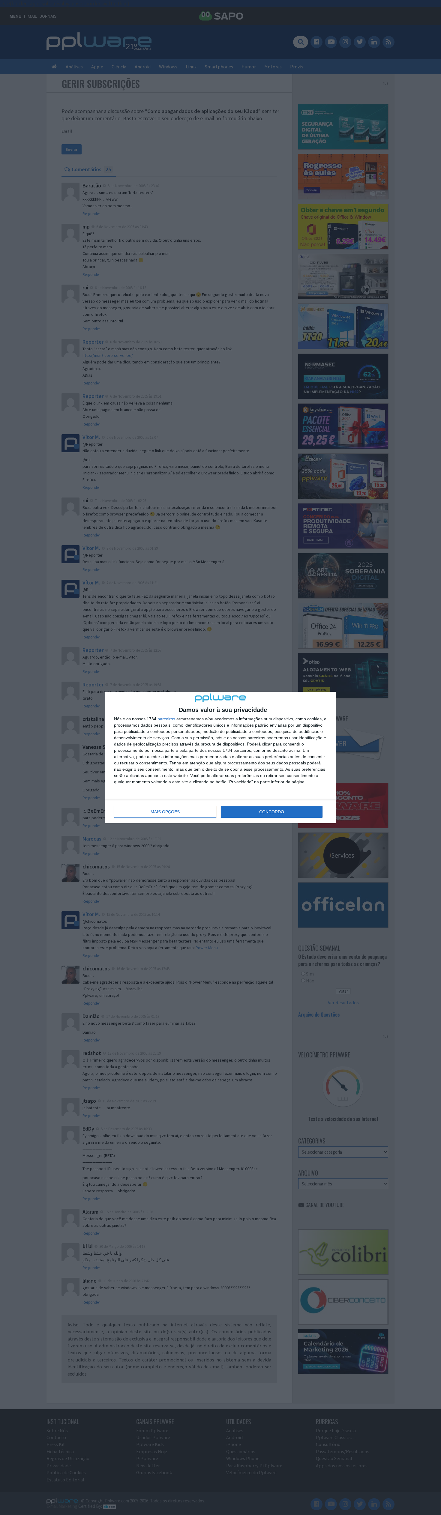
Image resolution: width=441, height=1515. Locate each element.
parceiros (166, 719)
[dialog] (220, 757)
